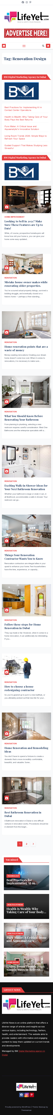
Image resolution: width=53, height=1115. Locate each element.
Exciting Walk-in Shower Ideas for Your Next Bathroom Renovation (26, 487)
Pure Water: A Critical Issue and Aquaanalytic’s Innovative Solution (26, 940)
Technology (13, 876)
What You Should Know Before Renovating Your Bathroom (24, 417)
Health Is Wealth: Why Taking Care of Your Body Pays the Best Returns (25, 912)
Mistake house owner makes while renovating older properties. (26, 283)
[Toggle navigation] (24, 46)
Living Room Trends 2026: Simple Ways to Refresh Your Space (25, 969)
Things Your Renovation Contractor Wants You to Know (24, 556)
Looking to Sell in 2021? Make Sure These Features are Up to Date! (24, 224)
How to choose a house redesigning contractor (19, 688)
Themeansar (26, 1110)
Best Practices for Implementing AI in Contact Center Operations (26, 883)
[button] (43, 46)
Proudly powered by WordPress (18, 1107)
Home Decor (13, 962)
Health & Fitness (15, 905)
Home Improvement (15, 217)
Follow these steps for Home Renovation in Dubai (23, 626)
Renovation (11, 278)
